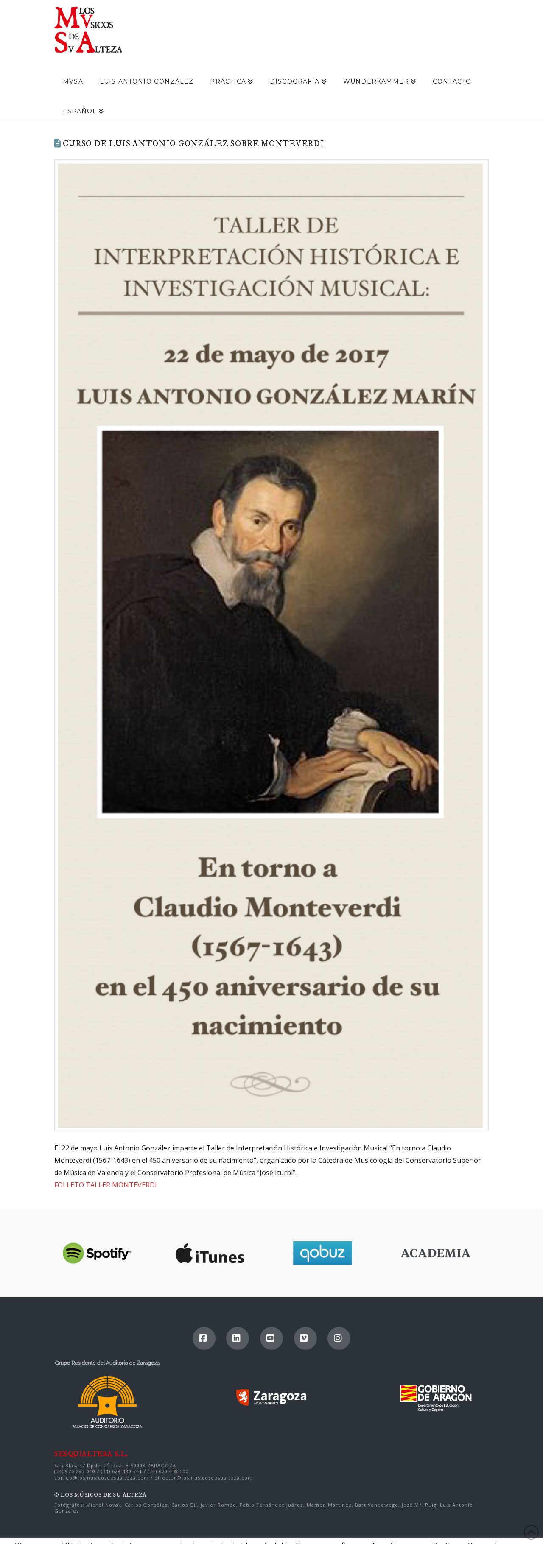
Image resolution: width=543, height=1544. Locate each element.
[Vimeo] (305, 1338)
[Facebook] (204, 1338)
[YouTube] (271, 1338)
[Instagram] (338, 1338)
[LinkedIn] (237, 1338)
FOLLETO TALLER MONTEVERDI (105, 1184)
